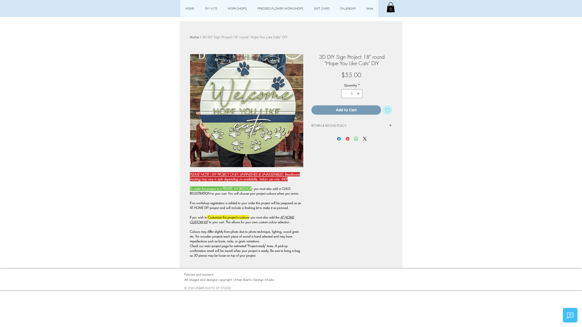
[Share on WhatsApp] (356, 138)
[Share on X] (365, 138)
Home (194, 37)
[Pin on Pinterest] (347, 138)
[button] (390, 7)
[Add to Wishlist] (387, 110)
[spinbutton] (352, 93)
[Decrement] (345, 93)
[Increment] (359, 93)
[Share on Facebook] (339, 138)
